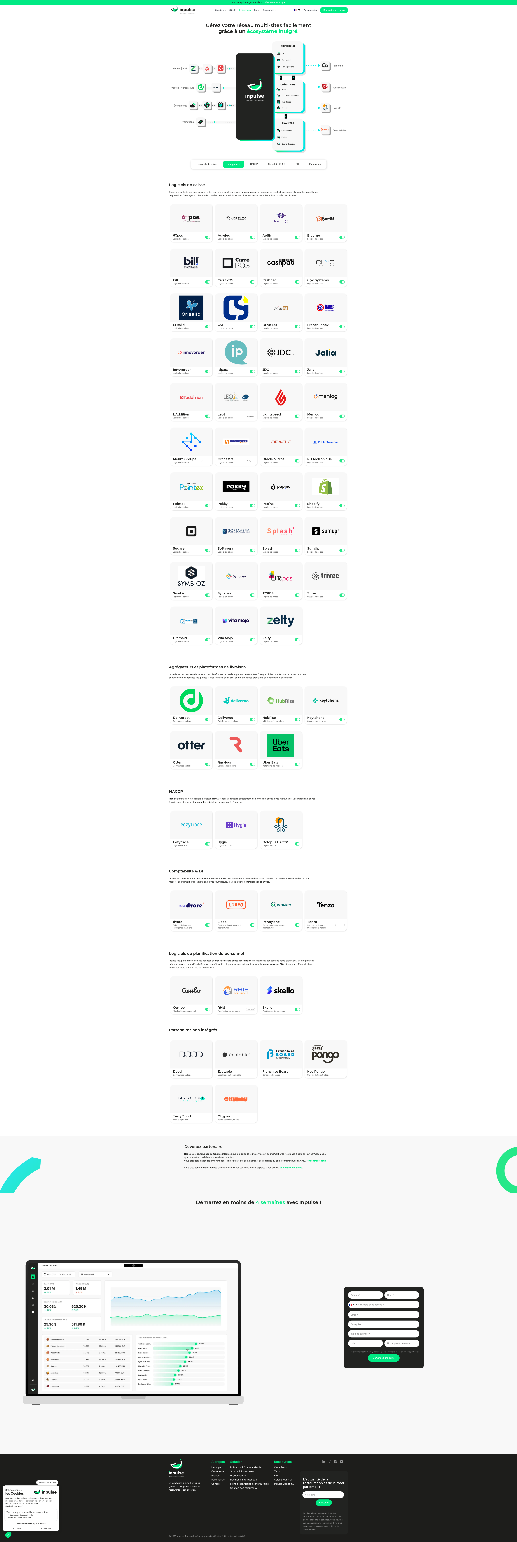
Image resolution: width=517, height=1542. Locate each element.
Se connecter (310, 10)
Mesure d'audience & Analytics (19, 1517)
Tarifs (256, 10)
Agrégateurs (233, 164)
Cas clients (280, 1467)
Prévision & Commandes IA (246, 1467)
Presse (215, 1475)
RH (297, 164)
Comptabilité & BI (277, 164)
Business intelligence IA (244, 1479)
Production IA (238, 1475)
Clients (232, 10)
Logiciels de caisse (207, 164)
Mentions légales (213, 1536)
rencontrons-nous (316, 1160)
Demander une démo (334, 10)
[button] (8, 1534)
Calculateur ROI (283, 1479)
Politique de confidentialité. (233, 1536)
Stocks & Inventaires (242, 1471)
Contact (215, 1483)
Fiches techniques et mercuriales (249, 1483)
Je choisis (16, 1528)
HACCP (254, 164)
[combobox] (353, 1304)
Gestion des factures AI (243, 1488)
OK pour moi (45, 1528)
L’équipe (216, 1467)
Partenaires (315, 164)
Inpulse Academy (284, 1483)
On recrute (217, 1471)
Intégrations (245, 10)
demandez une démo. (291, 1167)
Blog (276, 1475)
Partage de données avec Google (20, 1515)
